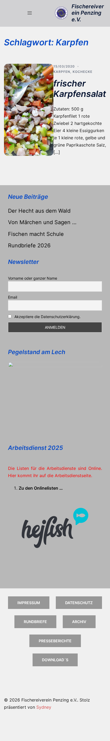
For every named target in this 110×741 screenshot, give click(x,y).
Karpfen (61, 72)
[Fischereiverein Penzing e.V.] (61, 13)
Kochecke (82, 72)
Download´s (55, 659)
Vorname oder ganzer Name (32, 278)
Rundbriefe (35, 621)
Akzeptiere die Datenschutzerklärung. (47, 316)
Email (12, 297)
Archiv (79, 621)
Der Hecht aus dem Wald (39, 211)
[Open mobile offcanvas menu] (30, 13)
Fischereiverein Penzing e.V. (88, 12)
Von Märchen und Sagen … (42, 222)
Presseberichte (55, 641)
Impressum (28, 602)
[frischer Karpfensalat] (28, 110)
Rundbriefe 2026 (29, 245)
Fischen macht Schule (36, 234)
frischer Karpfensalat (79, 88)
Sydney (43, 707)
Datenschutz (79, 602)
